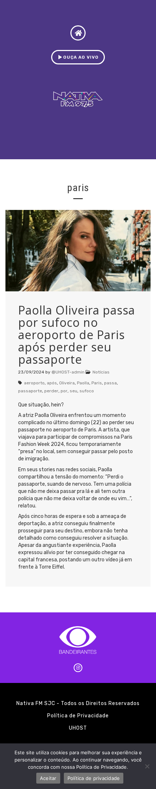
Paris (96, 382)
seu (73, 390)
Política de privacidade (93, 778)
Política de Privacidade (78, 716)
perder (51, 390)
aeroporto (34, 382)
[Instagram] (78, 667)
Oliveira (67, 382)
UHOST (78, 728)
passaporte (30, 390)
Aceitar (48, 778)
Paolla (83, 382)
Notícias (101, 372)
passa (110, 382)
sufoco (86, 390)
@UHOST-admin (68, 372)
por (64, 390)
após (52, 382)
